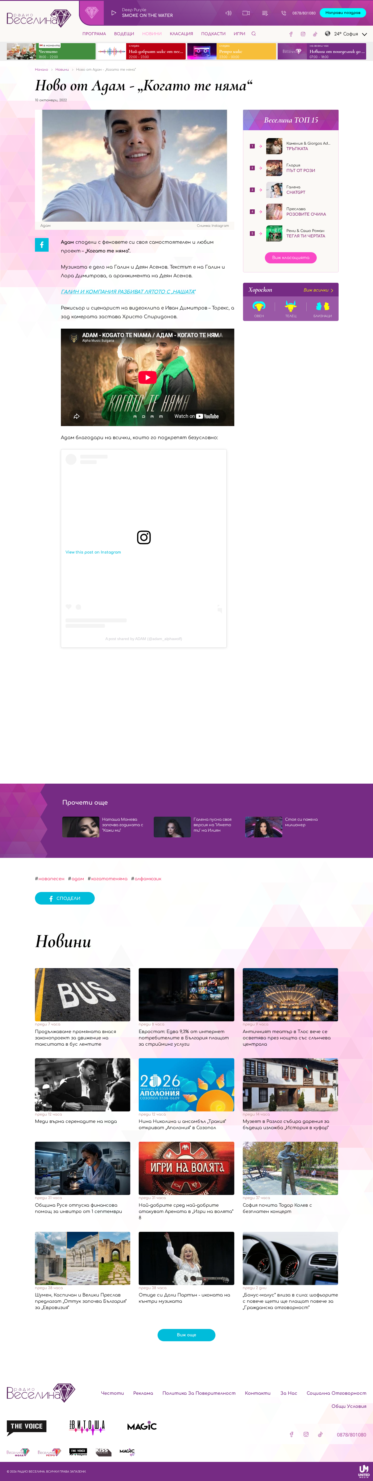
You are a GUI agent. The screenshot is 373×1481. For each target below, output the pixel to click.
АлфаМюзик (148, 878)
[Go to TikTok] (315, 34)
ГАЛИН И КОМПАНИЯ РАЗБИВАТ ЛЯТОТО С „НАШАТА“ (128, 292)
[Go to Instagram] (303, 34)
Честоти (112, 1393)
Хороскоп (288, 290)
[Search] (253, 33)
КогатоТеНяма (109, 878)
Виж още (186, 1335)
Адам (78, 878)
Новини (152, 34)
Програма (94, 34)
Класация (181, 34)
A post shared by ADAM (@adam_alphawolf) (143, 639)
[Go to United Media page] (364, 1471)
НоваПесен (51, 878)
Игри (239, 34)
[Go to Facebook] (291, 34)
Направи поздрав (342, 13)
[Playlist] (265, 13)
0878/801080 (304, 13)
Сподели (68, 898)
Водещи (124, 34)
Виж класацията (290, 257)
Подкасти (213, 34)
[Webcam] (246, 13)
